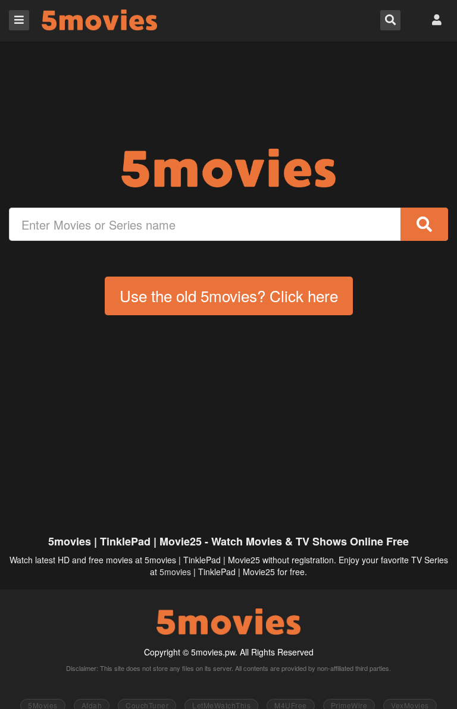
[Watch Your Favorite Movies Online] (228, 168)
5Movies (99, 20)
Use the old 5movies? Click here (229, 295)
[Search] (424, 224)
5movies (175, 572)
